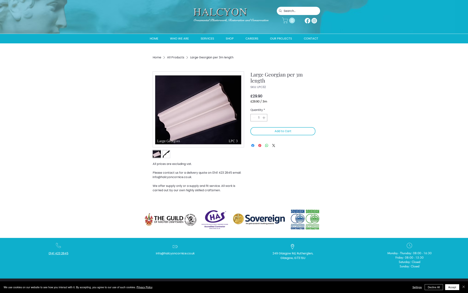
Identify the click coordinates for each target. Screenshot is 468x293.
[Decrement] (253, 117)
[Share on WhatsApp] (267, 145)
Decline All (434, 287)
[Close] (463, 287)
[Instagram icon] (314, 20)
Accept (452, 287)
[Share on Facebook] (253, 145)
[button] (289, 20)
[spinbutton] (259, 117)
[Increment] (264, 117)
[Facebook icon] (307, 20)
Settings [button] (417, 287)
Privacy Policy (144, 287)
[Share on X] (273, 145)
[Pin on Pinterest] (260, 145)
